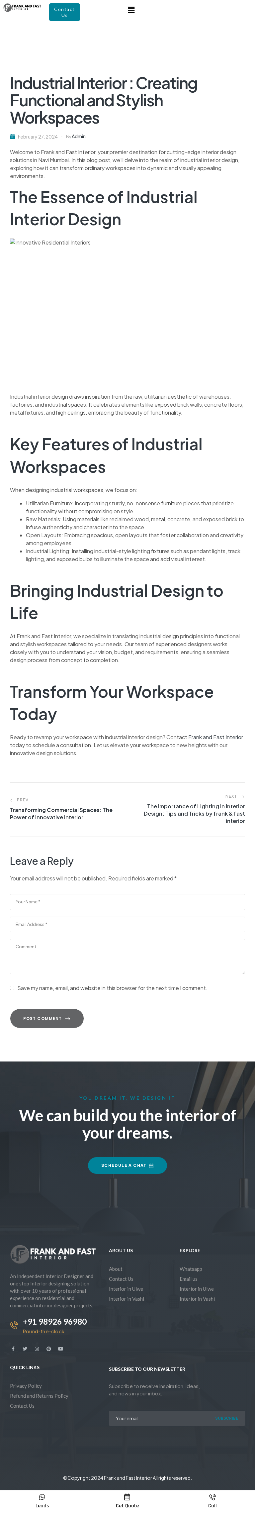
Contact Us (121, 1279)
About (116, 1269)
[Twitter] (25, 1349)
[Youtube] (60, 1349)
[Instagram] (37, 1349)
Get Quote (127, 1505)
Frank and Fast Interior (215, 737)
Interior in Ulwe (126, 1289)
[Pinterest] (48, 1349)
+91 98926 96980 (55, 1321)
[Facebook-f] (13, 1349)
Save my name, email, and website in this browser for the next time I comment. (112, 987)
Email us (189, 1279)
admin (79, 136)
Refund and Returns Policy (39, 1396)
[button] (131, 9)
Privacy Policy (26, 1386)
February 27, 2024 (38, 137)
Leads (42, 1505)
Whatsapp (191, 1269)
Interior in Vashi (126, 1299)
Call (212, 1505)
